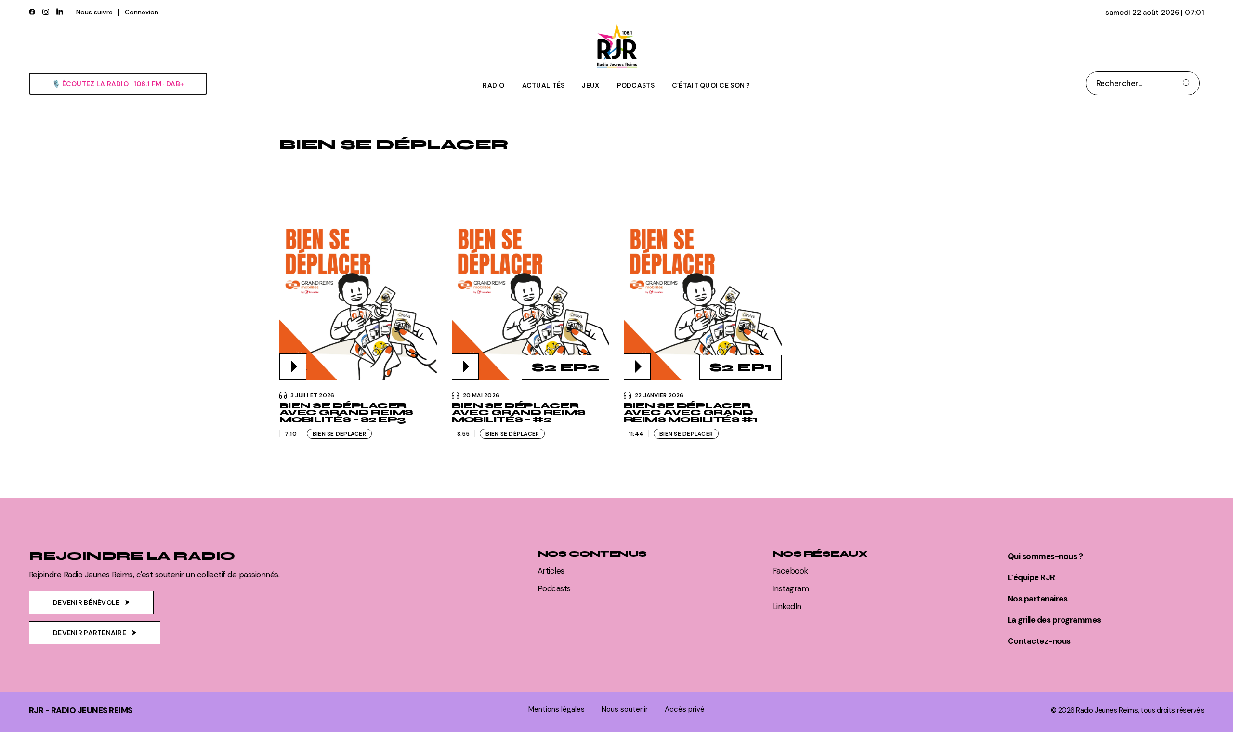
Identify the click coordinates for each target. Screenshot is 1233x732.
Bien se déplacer (339, 434)
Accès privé (685, 709)
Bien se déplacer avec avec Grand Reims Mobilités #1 (690, 413)
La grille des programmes (1054, 619)
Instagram (791, 588)
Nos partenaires (1037, 598)
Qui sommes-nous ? (1045, 556)
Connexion (141, 12)
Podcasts (554, 588)
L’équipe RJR (1031, 577)
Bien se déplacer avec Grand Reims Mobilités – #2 (519, 413)
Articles (551, 570)
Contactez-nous (1039, 641)
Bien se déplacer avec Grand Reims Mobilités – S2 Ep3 (346, 413)
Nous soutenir (625, 709)
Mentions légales (556, 709)
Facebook (790, 570)
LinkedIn (787, 606)
